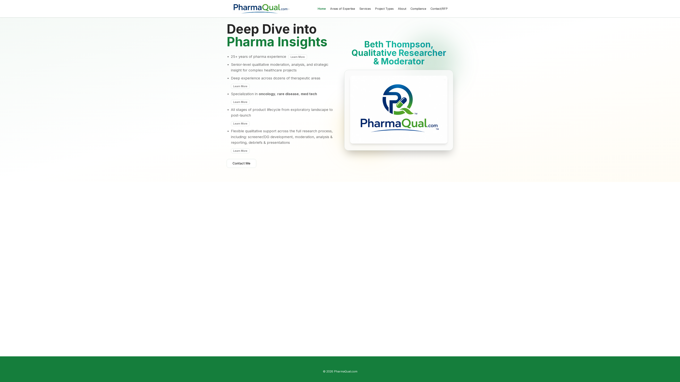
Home (322, 8)
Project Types (384, 8)
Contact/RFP (439, 8)
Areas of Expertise (342, 8)
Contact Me (241, 163)
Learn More (298, 56)
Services (365, 8)
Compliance (418, 8)
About (402, 8)
